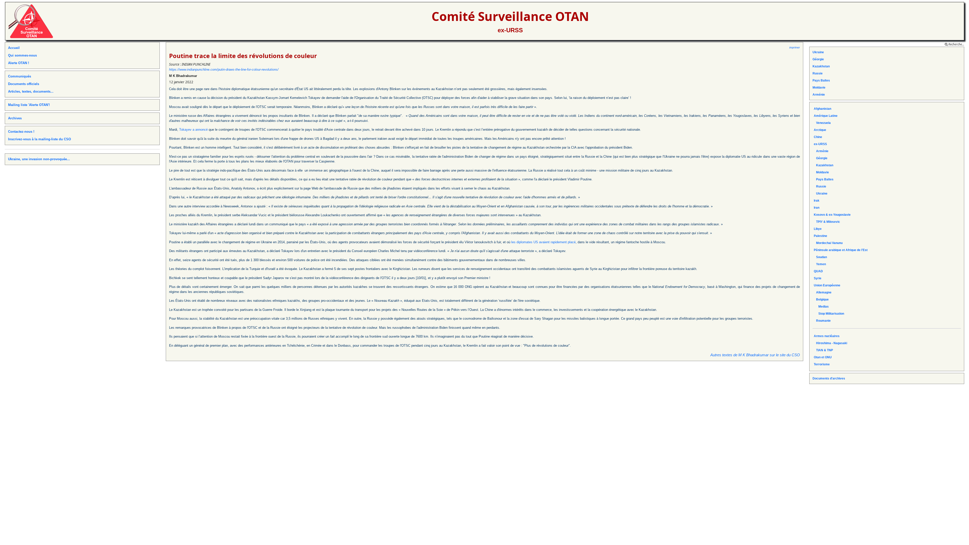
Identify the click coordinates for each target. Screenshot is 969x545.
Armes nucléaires (827, 336)
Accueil (14, 48)
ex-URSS (510, 30)
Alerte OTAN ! (18, 63)
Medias (821, 306)
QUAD (818, 271)
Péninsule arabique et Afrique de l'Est (841, 250)
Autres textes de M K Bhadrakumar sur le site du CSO (755, 355)
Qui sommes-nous (22, 55)
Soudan (820, 257)
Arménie (819, 94)
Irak (816, 200)
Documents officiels (23, 84)
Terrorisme (822, 364)
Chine (818, 137)
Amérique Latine (826, 116)
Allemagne (822, 292)
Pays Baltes (821, 80)
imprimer (794, 47)
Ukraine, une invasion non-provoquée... (39, 159)
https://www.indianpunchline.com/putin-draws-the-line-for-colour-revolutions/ (224, 69)
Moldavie (819, 87)
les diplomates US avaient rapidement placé (543, 242)
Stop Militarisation (829, 313)
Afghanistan (822, 109)
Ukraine (818, 52)
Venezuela (822, 123)
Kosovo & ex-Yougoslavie (832, 214)
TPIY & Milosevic (827, 222)
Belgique (821, 299)
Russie (818, 73)
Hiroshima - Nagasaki (830, 343)
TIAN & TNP (823, 350)
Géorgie (818, 59)
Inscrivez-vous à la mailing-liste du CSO (39, 139)
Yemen (820, 264)
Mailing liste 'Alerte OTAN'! (29, 105)
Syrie (817, 278)
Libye (818, 229)
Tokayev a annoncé (193, 129)
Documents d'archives (829, 378)
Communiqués (19, 76)
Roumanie (822, 320)
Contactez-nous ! (21, 131)
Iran (816, 207)
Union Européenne (827, 285)
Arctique (820, 130)
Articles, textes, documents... (30, 91)
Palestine (820, 236)
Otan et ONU (823, 357)
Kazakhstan (821, 66)
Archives (15, 118)
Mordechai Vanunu (828, 243)
